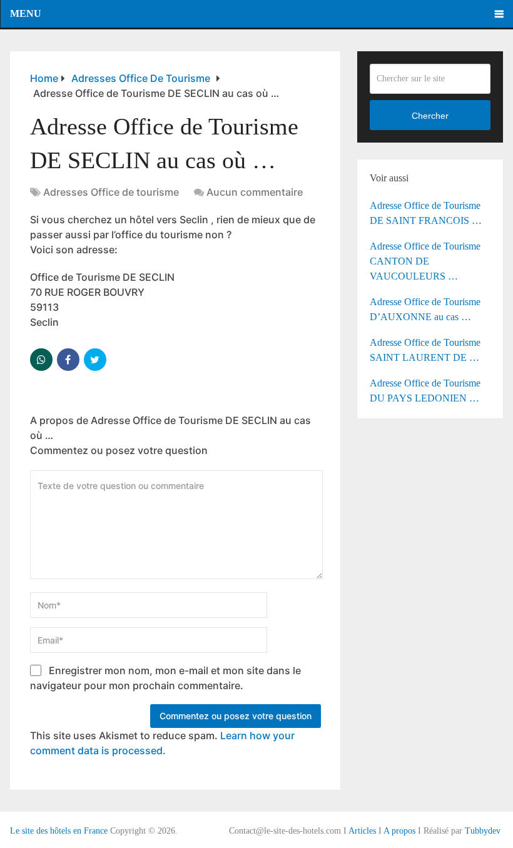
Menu (25, 13)
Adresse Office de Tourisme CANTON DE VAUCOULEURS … (425, 261)
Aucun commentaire (254, 192)
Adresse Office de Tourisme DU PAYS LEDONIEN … (425, 390)
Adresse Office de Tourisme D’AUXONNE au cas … (425, 309)
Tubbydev (482, 830)
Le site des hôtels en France (59, 830)
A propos (399, 830)
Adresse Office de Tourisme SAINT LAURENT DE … (425, 350)
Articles (362, 830)
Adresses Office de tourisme (111, 192)
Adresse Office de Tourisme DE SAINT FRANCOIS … (426, 213)
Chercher (430, 116)
